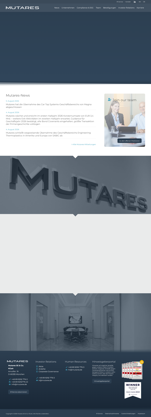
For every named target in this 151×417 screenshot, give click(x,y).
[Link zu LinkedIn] (134, 2)
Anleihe (42, 369)
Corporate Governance (49, 371)
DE (144, 2)
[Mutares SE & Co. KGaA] (22, 8)
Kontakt (128, 2)
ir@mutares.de (45, 380)
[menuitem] (119, 1)
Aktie (41, 366)
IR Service (120, 2)
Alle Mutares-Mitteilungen (84, 144)
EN (140, 2)
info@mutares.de (19, 384)
